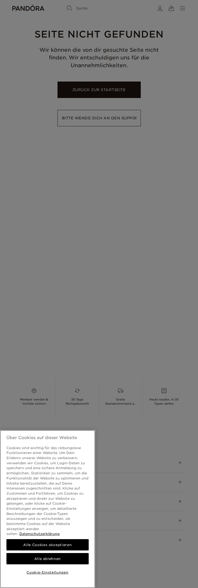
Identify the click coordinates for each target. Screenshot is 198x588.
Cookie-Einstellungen (47, 572)
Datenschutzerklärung (39, 534)
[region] (47, 509)
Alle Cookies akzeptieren (47, 545)
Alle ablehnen (47, 559)
